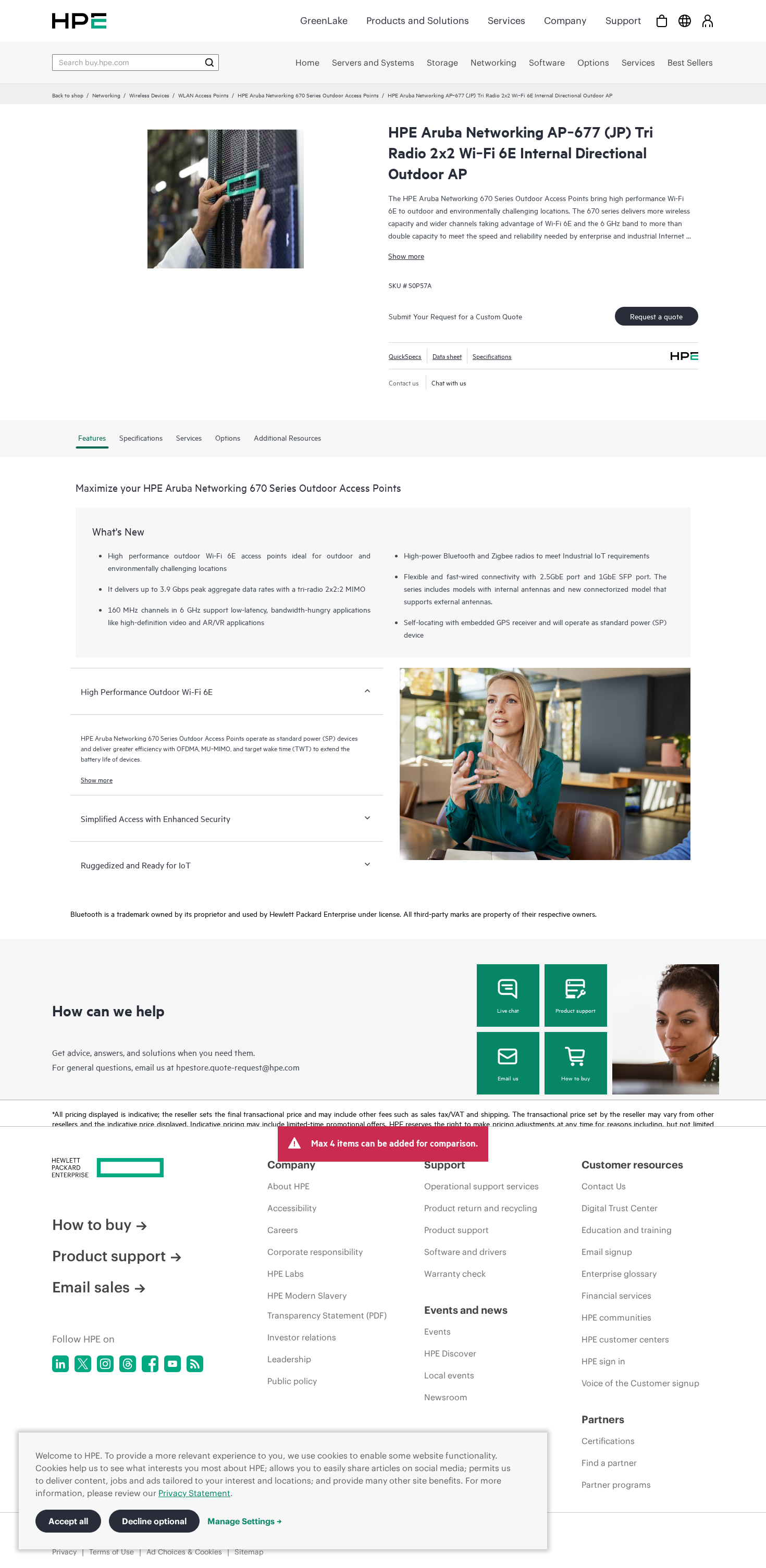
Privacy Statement (194, 1493)
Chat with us (448, 382)
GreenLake (324, 21)
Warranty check (455, 1273)
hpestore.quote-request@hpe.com (238, 1067)
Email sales (91, 1287)
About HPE (288, 1186)
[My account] (707, 20)
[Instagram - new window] (105, 1363)
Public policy (292, 1381)
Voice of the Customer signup (640, 1383)
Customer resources (632, 1164)
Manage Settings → (244, 1521)
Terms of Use (111, 1552)
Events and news (466, 1309)
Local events (449, 1375)
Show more (406, 255)
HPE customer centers (625, 1339)
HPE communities (616, 1317)
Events (437, 1331)
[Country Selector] (684, 20)
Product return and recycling (480, 1208)
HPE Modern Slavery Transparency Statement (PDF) (327, 1305)
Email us (508, 1078)
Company (565, 21)
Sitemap (249, 1552)
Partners (603, 1419)
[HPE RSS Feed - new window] (195, 1363)
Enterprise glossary (619, 1273)
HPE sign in (603, 1361)
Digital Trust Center (620, 1208)
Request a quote (656, 316)
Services (506, 21)
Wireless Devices (149, 95)
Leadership (289, 1359)
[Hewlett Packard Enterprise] (79, 20)
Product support (575, 1010)
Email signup (607, 1252)
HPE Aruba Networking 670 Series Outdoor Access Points (308, 95)
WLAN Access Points (203, 95)
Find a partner (609, 1463)
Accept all (68, 1521)
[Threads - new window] (127, 1363)
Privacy (64, 1552)
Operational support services (481, 1186)
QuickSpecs (405, 355)
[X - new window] (83, 1363)
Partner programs (616, 1484)
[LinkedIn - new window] (60, 1363)
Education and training (627, 1230)
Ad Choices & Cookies (184, 1552)
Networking (106, 95)
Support (623, 21)
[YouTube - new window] (172, 1363)
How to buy (575, 1078)
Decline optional (154, 1521)
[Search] (209, 62)
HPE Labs (285, 1273)
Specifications (492, 355)
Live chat (508, 1010)
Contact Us (604, 1186)
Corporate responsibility (315, 1252)
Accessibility (291, 1208)
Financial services (616, 1295)
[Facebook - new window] (150, 1363)
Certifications (608, 1441)
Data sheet (447, 355)
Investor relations (301, 1337)
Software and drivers (465, 1252)
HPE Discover (450, 1353)
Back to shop (67, 95)
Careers (282, 1230)
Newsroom (445, 1397)
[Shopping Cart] (662, 20)
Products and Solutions (417, 21)
